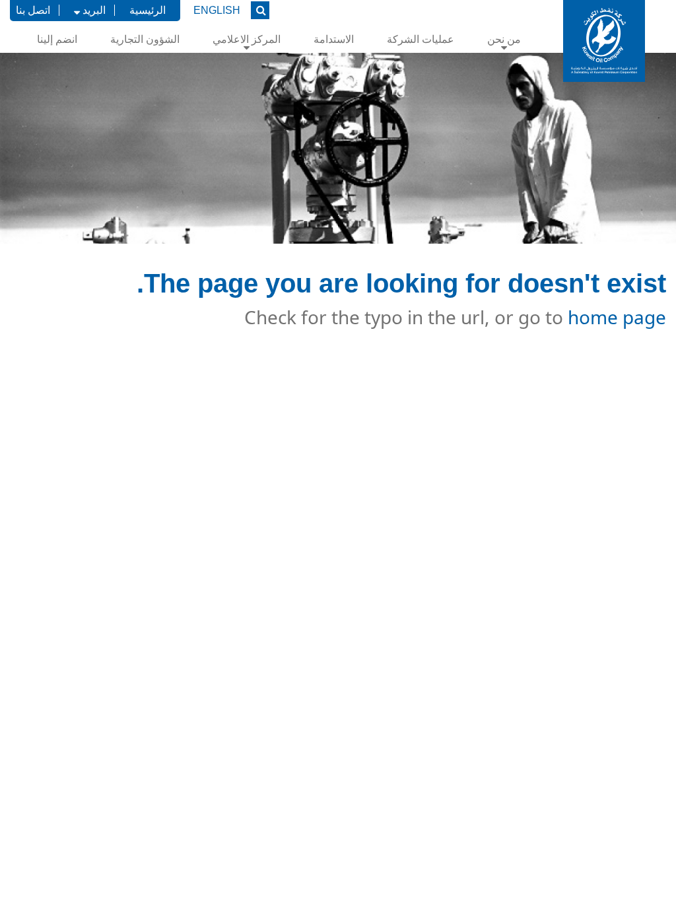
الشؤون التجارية (145, 39)
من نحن (504, 39)
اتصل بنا (33, 10)
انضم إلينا (57, 39)
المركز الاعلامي (247, 39)
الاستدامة (334, 39)
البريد (93, 10)
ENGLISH (216, 10)
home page (617, 317)
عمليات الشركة (420, 39)
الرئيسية (147, 10)
